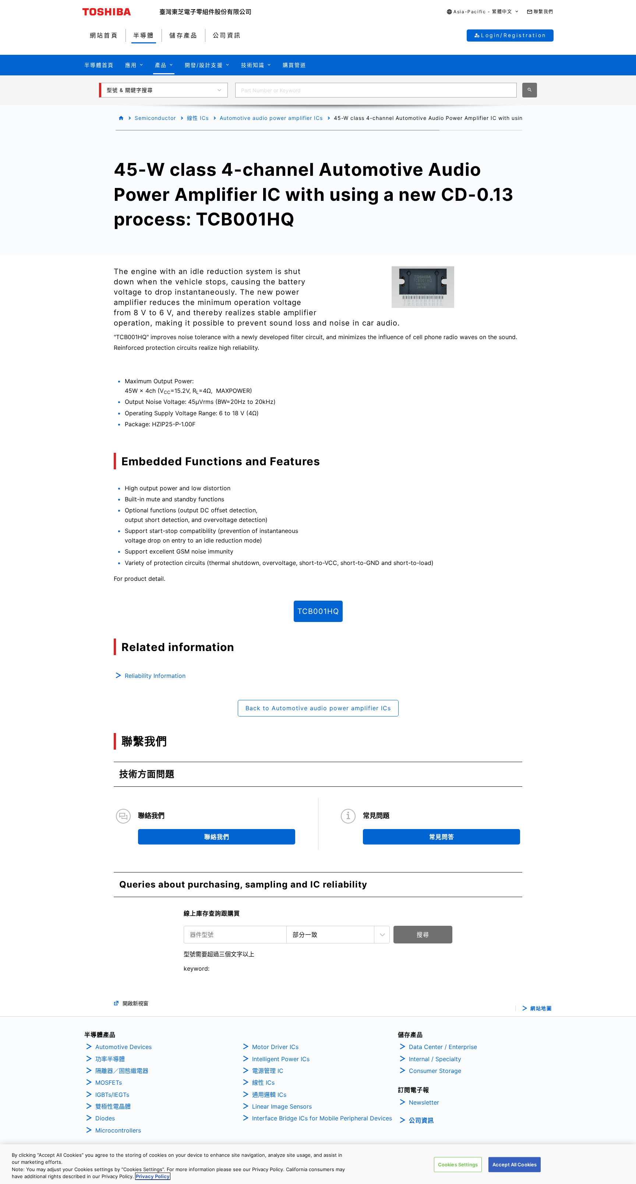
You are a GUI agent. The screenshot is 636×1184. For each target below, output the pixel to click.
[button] (483, 12)
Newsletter (424, 1102)
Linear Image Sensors (282, 1106)
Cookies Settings (458, 1164)
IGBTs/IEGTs (112, 1094)
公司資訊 (421, 1120)
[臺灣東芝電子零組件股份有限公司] (205, 12)
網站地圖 (541, 1008)
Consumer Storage (435, 1070)
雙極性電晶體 (113, 1106)
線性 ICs (198, 118)
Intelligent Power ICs (281, 1059)
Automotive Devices (123, 1046)
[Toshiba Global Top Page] (121, 12)
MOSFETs (108, 1082)
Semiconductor (155, 118)
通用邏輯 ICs (269, 1094)
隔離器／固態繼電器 (121, 1070)
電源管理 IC (267, 1070)
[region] (318, 1164)
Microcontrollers (118, 1130)
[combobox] (376, 90)
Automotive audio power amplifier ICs (271, 118)
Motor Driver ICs (275, 1046)
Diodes (105, 1118)
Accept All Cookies (514, 1164)
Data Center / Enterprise (443, 1046)
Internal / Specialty (435, 1059)
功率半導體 (110, 1059)
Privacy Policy (153, 1176)
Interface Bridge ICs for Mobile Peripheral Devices (322, 1118)
